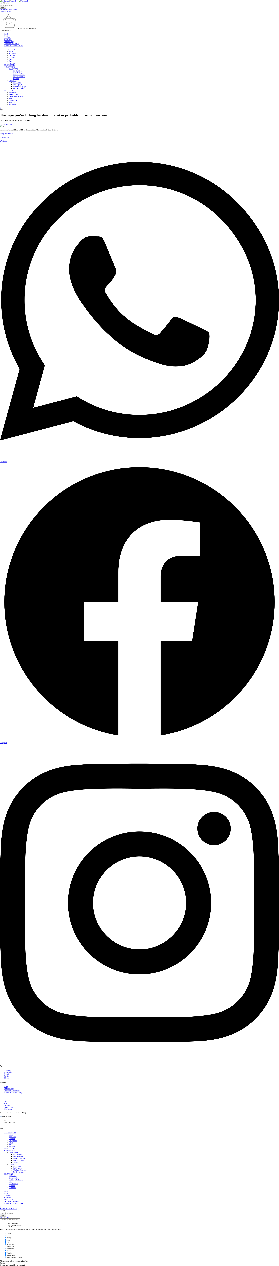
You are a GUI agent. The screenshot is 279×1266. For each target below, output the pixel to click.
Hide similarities (12, 1224)
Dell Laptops (17, 85)
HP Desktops (17, 71)
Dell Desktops (18, 73)
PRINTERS (8, 90)
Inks (10, 98)
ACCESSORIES (10, 49)
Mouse (11, 51)
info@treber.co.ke (6, 134)
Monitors (16, 79)
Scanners (12, 102)
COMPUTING (9, 67)
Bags (10, 61)
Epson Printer (13, 94)
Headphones (13, 57)
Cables (11, 59)
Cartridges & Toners (16, 96)
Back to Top (4, 1217)
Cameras (12, 55)
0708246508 (4, 137)
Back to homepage (6, 124)
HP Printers (13, 92)
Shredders (12, 104)
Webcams (12, 63)
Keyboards (12, 53)
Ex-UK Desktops (19, 77)
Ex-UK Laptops (18, 88)
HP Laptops (17, 83)
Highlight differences (14, 1226)
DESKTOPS (13, 69)
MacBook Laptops (19, 86)
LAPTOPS (12, 81)
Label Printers (13, 100)
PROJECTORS (9, 65)
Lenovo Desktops (19, 75)
